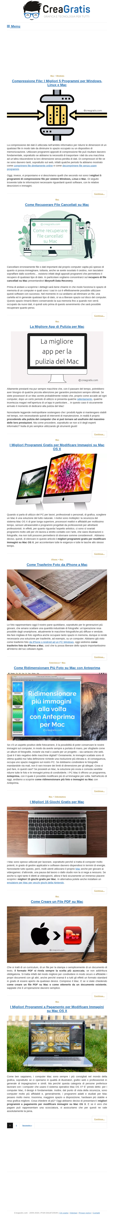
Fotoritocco (54, 663)
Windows (60, 76)
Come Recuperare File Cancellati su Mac (57, 205)
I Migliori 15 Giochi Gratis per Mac (57, 802)
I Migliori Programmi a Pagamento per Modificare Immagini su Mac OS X (57, 1009)
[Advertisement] (57, 51)
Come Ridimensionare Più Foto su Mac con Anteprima (57, 668)
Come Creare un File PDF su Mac (57, 901)
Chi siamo (64, 1213)
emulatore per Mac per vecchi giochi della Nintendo (35, 882)
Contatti (96, 1213)
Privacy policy (85, 1213)
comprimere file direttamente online (33, 165)
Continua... (99, 194)
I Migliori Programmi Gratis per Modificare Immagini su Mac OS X (57, 447)
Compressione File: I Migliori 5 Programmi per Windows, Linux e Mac (57, 83)
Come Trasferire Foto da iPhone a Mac (57, 565)
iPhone (54, 560)
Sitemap (73, 1213)
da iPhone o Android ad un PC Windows (51, 642)
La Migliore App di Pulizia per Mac (57, 326)
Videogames (60, 797)
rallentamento (84, 399)
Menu (15, 26)
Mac (52, 76)
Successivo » (27, 1125)
